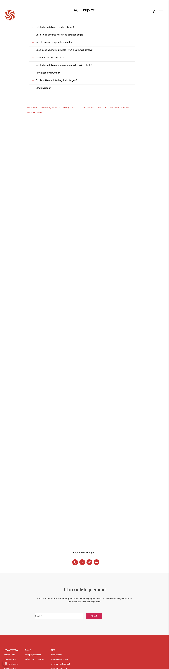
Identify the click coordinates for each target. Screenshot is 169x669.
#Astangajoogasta (50, 107)
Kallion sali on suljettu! (34, 659)
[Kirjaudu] (6, 663)
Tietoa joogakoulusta (60, 659)
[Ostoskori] (155, 11)
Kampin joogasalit (33, 654)
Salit (28, 650)
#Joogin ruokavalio (119, 107)
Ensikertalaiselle (11, 664)
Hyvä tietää (11, 650)
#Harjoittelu (69, 107)
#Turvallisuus (86, 107)
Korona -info (9, 654)
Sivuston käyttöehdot (60, 664)
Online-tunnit (10, 659)
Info (53, 650)
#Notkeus (101, 107)
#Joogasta (32, 107)
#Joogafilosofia (34, 112)
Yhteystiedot (56, 654)
